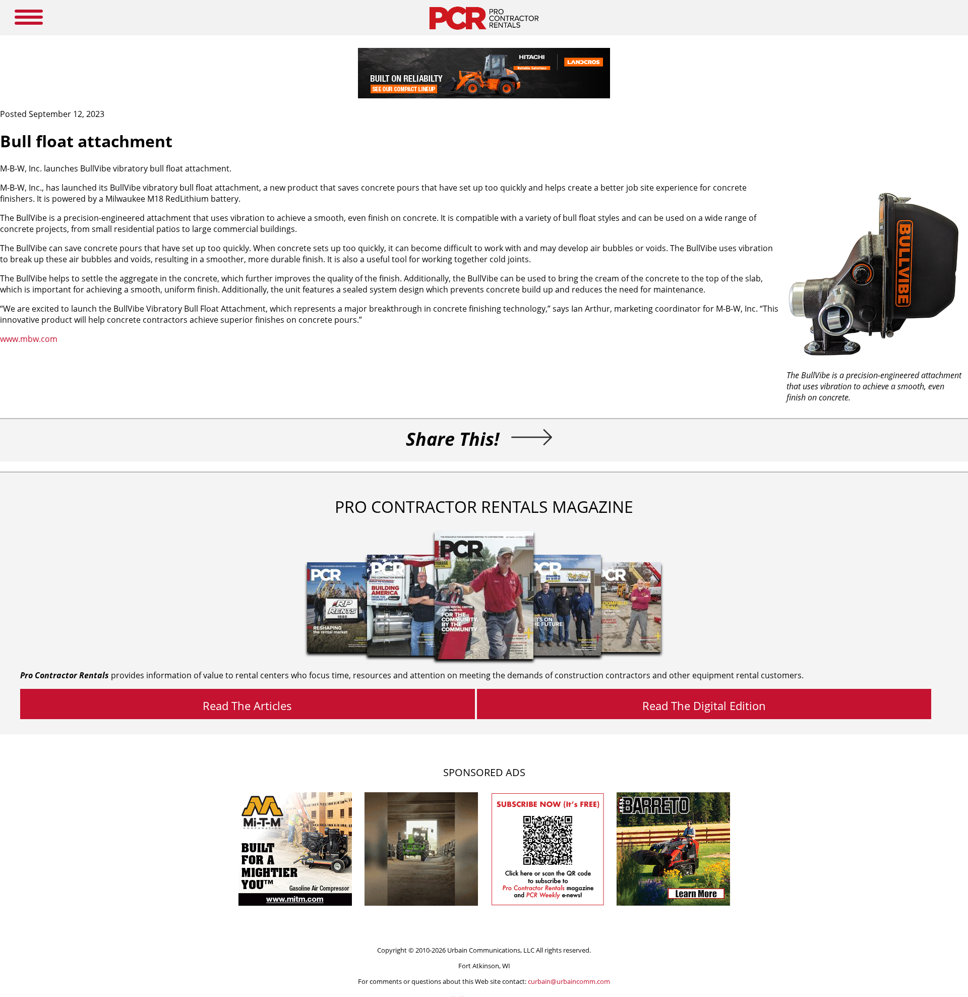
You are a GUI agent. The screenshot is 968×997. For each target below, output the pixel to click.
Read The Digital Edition (704, 705)
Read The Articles (247, 705)
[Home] (484, 32)
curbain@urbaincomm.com (569, 981)
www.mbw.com (28, 338)
